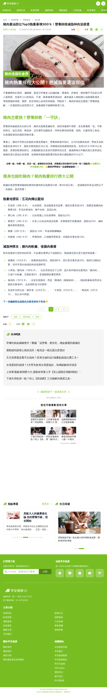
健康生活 (21, 10)
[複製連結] (102, 29)
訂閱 (45, 571)
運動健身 (63, 10)
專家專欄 (59, 625)
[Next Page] (61, 309)
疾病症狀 (7, 10)
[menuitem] (7, 10)
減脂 (15, 317)
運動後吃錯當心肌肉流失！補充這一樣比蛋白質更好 (35, 350)
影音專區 (91, 10)
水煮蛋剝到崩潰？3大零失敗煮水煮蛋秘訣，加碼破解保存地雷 (41, 364)
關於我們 (7, 647)
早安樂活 (7, 634)
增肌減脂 (26, 317)
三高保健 (77, 10)
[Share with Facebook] (96, 29)
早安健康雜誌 (61, 659)
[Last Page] (66, 309)
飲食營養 (35, 10)
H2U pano (60, 668)
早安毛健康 (60, 663)
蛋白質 (37, 20)
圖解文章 (7, 629)
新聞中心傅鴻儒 (9, 29)
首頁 (5, 20)
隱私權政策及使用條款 (13, 659)
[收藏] (78, 29)
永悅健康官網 (61, 647)
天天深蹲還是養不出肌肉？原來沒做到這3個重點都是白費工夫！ (42, 357)
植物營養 (59, 629)
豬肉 (37, 317)
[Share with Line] (91, 29)
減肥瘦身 (49, 10)
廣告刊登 (7, 655)
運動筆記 (59, 672)
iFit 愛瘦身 (59, 680)
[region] (53, 165)
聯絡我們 (7, 651)
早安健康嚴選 (61, 655)
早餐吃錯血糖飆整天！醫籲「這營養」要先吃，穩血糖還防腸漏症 (43, 343)
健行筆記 (59, 676)
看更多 (45, 503)
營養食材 (26, 20)
